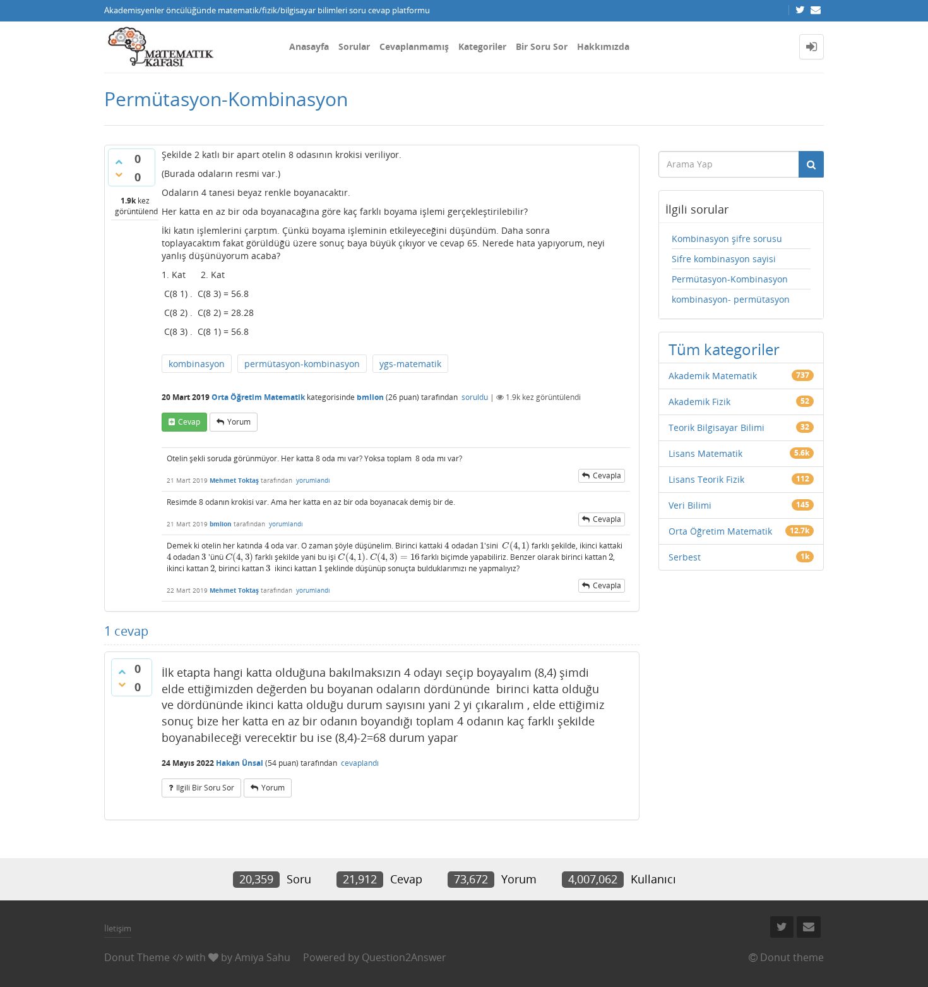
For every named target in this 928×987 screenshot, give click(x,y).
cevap (189, 421)
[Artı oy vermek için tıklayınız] (119, 162)
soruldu (474, 397)
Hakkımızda (603, 46)
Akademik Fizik (699, 402)
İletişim (117, 928)
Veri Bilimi (690, 505)
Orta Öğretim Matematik (258, 397)
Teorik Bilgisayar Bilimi (716, 427)
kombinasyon (197, 364)
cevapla (607, 475)
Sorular (354, 46)
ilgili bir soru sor (205, 787)
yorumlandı (313, 480)
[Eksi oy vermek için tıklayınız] (119, 174)
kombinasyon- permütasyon (731, 299)
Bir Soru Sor (542, 46)
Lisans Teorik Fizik (706, 479)
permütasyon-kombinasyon (302, 364)
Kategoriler (482, 46)
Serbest (685, 557)
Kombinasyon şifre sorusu (727, 239)
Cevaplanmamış (414, 46)
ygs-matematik (410, 364)
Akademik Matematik (713, 376)
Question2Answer (404, 957)
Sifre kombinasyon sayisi (724, 259)
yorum (239, 421)
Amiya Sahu (262, 957)
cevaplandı (360, 763)
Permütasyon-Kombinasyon (730, 279)
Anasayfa (309, 46)
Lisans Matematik (705, 453)
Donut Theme (137, 957)
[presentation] (267, 545)
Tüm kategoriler (724, 349)
